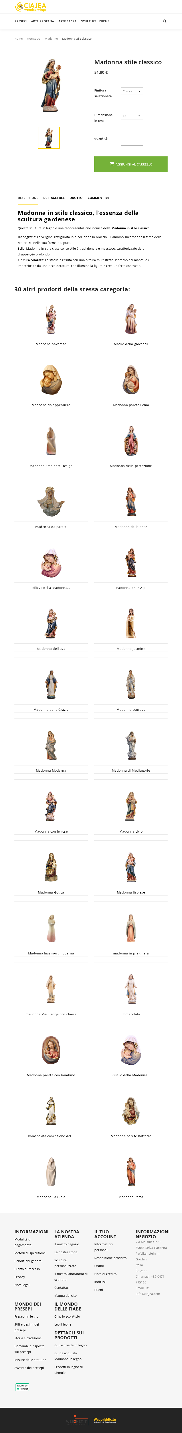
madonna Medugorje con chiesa (51, 1014)
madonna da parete (51, 527)
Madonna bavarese (51, 344)
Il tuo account (105, 1234)
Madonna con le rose (51, 831)
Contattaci (61, 1287)
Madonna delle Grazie (51, 709)
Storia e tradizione (28, 1338)
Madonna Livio (131, 831)
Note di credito (105, 1274)
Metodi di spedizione (30, 1253)
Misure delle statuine (30, 1360)
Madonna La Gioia (51, 1197)
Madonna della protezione (131, 466)
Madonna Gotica (51, 892)
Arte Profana (42, 21)
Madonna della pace (131, 527)
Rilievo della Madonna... (51, 588)
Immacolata (131, 1014)
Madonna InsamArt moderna (51, 953)
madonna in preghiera (131, 953)
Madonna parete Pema (131, 405)
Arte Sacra (67, 21)
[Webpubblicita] (105, 1420)
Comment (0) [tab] (98, 198)
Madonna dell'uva (51, 648)
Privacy (19, 1277)
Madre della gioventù (131, 344)
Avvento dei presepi (29, 1368)
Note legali (22, 1285)
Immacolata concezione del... (51, 1136)
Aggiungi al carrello (131, 164)
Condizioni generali (28, 1261)
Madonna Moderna (51, 770)
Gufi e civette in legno (70, 1345)
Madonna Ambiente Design (51, 466)
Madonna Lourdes (131, 709)
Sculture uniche (95, 21)
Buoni (98, 1290)
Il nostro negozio (66, 1244)
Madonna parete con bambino (51, 1075)
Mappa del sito (65, 1295)
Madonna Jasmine (131, 648)
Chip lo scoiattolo (67, 1316)
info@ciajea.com (148, 1294)
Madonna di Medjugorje (131, 770)
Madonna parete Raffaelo (131, 1136)
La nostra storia (65, 1252)
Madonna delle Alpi (130, 588)
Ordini (99, 1266)
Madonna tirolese (131, 892)
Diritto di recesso (27, 1269)
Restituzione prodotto (110, 1258)
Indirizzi (100, 1282)
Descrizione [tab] (28, 198)
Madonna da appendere (51, 405)
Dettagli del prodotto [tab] (63, 198)
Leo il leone (62, 1324)
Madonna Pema (131, 1197)
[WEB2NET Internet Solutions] (80, 1420)
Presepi (20, 21)
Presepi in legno (26, 1316)
